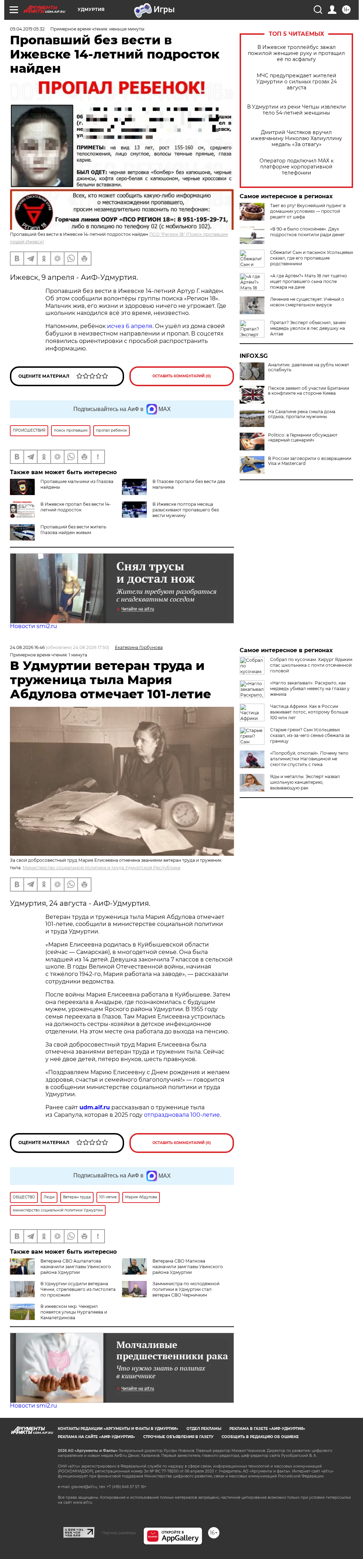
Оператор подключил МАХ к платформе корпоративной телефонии (296, 167)
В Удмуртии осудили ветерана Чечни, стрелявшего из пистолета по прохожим (78, 1289)
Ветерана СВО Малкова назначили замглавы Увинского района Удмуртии (187, 1266)
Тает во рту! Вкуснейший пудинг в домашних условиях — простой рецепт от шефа (308, 211)
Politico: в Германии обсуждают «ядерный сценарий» (302, 438)
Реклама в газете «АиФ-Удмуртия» (267, 1428)
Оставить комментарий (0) (181, 376)
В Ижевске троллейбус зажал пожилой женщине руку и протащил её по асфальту (296, 53)
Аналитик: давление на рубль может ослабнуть (308, 367)
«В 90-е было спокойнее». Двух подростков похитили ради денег (307, 231)
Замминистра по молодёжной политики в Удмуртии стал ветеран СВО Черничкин (185, 1289)
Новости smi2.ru (33, 626)
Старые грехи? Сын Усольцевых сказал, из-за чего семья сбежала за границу (310, 735)
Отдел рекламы (203, 1428)
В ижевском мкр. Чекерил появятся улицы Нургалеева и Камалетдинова (73, 1312)
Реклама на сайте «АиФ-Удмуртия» (96, 1437)
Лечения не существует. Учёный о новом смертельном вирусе (307, 301)
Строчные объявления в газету (178, 1437)
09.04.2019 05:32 (27, 29)
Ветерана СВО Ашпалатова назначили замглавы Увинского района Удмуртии (75, 1266)
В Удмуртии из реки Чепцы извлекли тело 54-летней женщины (296, 110)
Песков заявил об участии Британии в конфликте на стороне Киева (308, 391)
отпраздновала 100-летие (182, 1114)
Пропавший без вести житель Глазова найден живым (73, 529)
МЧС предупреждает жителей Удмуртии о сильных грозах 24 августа (296, 82)
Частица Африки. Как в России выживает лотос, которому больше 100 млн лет (309, 712)
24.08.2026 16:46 (27, 647)
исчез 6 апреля (129, 326)
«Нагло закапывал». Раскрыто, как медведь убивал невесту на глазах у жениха (310, 688)
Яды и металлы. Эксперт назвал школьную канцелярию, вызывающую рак (305, 782)
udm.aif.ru (94, 1107)
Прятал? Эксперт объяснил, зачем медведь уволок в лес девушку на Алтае (308, 328)
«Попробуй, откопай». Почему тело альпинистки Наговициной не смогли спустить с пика (309, 758)
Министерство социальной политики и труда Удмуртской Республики (101, 867)
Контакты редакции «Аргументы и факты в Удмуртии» (118, 1428)
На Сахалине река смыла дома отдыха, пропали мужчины (301, 414)
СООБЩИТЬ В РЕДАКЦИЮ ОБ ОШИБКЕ (260, 1437)
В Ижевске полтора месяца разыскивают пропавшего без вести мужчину (185, 509)
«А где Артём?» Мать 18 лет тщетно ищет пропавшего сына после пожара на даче (308, 281)
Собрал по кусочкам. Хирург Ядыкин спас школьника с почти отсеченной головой (311, 665)
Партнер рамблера (119, 1533)
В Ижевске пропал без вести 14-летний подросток (75, 506)
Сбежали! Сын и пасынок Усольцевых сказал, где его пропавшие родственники (311, 258)
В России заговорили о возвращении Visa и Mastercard (309, 461)
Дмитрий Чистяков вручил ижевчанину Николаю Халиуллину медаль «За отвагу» (296, 138)
